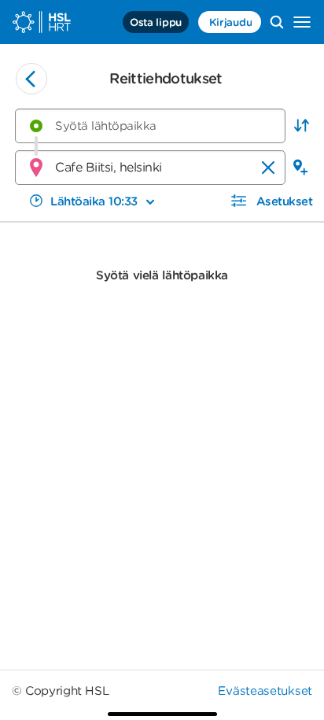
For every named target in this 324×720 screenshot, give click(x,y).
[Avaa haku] (277, 22)
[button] (301, 126)
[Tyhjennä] (268, 167)
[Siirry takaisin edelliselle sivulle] (31, 78)
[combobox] (150, 126)
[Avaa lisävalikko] (302, 22)
